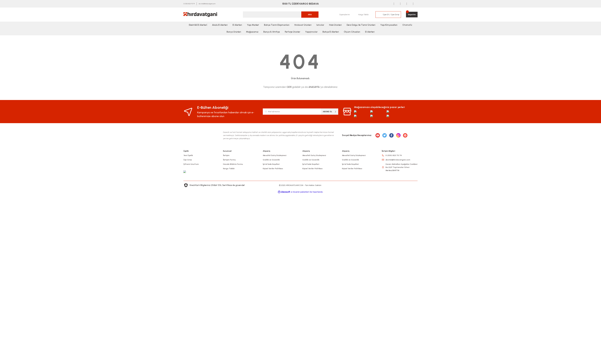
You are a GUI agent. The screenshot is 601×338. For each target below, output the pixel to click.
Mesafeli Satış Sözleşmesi (274, 155)
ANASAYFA (314, 87)
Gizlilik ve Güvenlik (271, 160)
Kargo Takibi (229, 168)
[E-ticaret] (300, 192)
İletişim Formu (229, 160)
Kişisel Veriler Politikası (273, 168)
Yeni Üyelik (188, 155)
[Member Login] (379, 14)
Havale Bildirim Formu (233, 164)
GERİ (289, 87)
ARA (310, 14)
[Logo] (200, 14)
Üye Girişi (187, 160)
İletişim (226, 155)
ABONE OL (327, 111)
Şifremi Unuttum (191, 164)
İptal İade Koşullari (271, 164)
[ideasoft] (284, 191)
